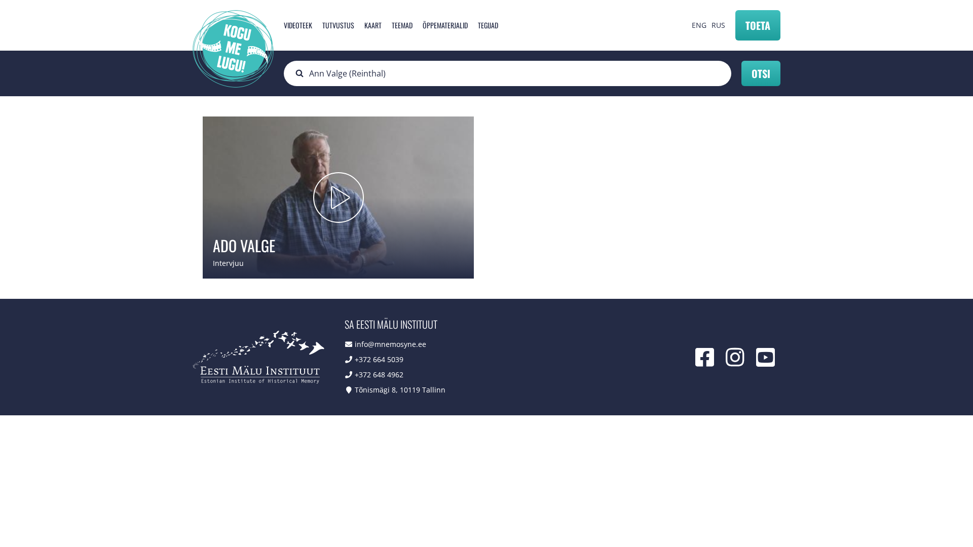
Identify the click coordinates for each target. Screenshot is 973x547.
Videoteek (298, 25)
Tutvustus (338, 25)
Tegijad (488, 25)
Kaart (373, 25)
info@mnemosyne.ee (390, 344)
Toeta (757, 25)
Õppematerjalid (445, 25)
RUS (718, 25)
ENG (699, 25)
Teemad (402, 25)
